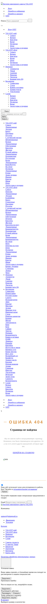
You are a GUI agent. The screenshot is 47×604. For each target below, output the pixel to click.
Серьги (13, 35)
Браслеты (13, 40)
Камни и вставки (16, 87)
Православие (10, 293)
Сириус (8, 298)
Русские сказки (11, 296)
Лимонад (9, 341)
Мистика (8, 306)
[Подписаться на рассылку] (29, 502)
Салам (7, 94)
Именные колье (11, 312)
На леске (8, 167)
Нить (7, 244)
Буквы (7, 173)
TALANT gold (11, 33)
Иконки (8, 177)
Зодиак (8, 308)
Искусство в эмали (12, 347)
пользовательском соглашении (25, 489)
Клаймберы (9, 198)
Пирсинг (8, 192)
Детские (8, 129)
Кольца (13, 38)
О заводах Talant (11, 544)
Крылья (8, 304)
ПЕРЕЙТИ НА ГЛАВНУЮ (23, 453)
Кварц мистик (11, 352)
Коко (7, 325)
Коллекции (9, 81)
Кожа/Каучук (10, 165)
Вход (10, 29)
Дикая (12, 71)
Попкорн (8, 333)
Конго (7, 131)
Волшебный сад (11, 356)
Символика (14, 83)
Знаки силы (10, 377)
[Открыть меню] (2, 2)
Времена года (10, 350)
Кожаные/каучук (11, 229)
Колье (12, 42)
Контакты (9, 551)
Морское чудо (10, 310)
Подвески (14, 44)
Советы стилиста (12, 542)
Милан (8, 320)
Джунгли (13, 77)
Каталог (4, 526)
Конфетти (9, 358)
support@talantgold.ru (9, 516)
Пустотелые (10, 158)
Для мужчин (15, 92)
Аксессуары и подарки (19, 48)
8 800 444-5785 (6, 512)
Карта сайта (10, 553)
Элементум (14, 69)
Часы (7, 273)
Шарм (7, 181)
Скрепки (13, 73)
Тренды (8, 331)
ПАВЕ (8, 339)
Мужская (9, 374)
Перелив (13, 75)
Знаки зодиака (11, 175)
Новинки (9, 67)
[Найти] (30, 20)
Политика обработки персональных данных (18, 557)
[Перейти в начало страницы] (6, 562)
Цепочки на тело (12, 246)
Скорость (9, 379)
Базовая (8, 318)
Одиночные (10, 202)
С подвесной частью (13, 138)
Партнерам (9, 549)
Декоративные (11, 127)
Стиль (12, 85)
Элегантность (10, 323)
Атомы (8, 366)
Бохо (7, 327)
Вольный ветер (11, 300)
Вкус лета (9, 354)
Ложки (8, 271)
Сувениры (9, 268)
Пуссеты (8, 135)
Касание (8, 362)
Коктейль (9, 345)
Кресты (8, 179)
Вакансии (9, 547)
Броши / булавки (11, 266)
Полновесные (10, 156)
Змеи (7, 302)
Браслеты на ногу (12, 225)
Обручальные (10, 146)
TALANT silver (11, 50)
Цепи (12, 46)
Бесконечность (11, 335)
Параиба (8, 343)
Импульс (8, 370)
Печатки (8, 219)
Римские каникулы (12, 316)
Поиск (3, 21)
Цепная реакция (11, 364)
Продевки (9, 133)
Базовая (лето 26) (16, 79)
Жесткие (8, 150)
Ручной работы (11, 152)
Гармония (9, 368)
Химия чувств (15, 90)
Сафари (8, 329)
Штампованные (11, 140)
